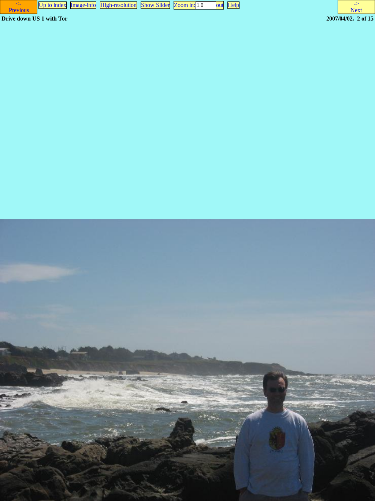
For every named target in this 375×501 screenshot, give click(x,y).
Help (233, 5)
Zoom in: (184, 5)
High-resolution (118, 5)
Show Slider (155, 5)
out (219, 5)
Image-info (83, 5)
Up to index (52, 5)
